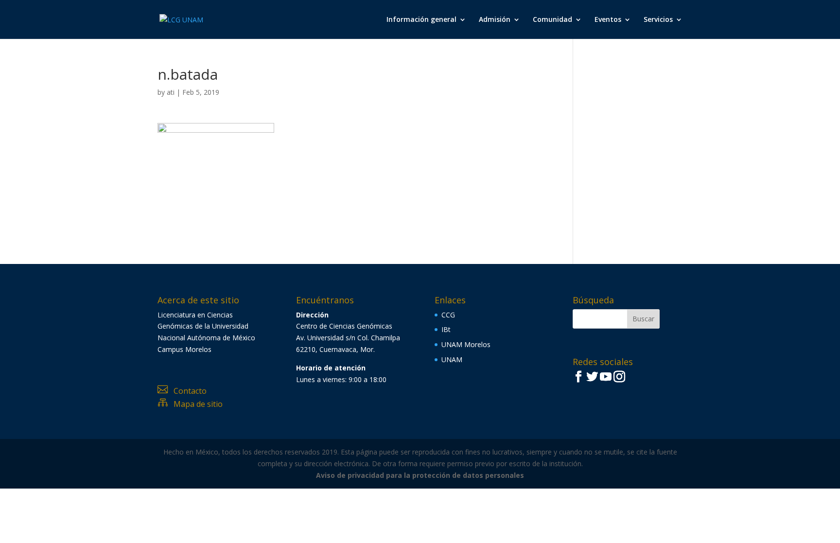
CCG (448, 314)
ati (171, 92)
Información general (421, 20)
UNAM (451, 359)
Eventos (608, 20)
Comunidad (552, 20)
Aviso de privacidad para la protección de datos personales (420, 475)
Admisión (494, 20)
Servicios (658, 20)
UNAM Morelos (465, 344)
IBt (446, 329)
